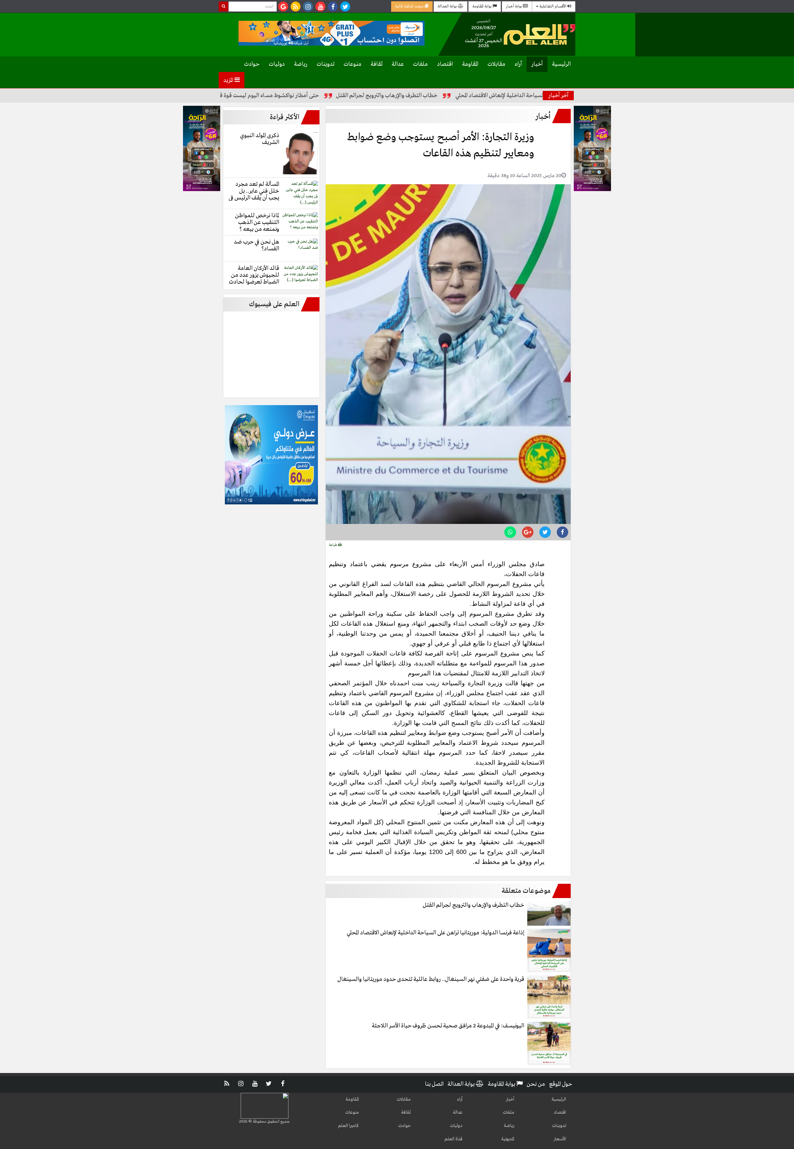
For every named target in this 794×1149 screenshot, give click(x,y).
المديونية (507, 1139)
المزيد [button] (228, 80)
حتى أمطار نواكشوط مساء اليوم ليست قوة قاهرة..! (307, 95)
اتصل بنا (434, 1084)
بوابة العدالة (448, 6)
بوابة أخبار (514, 6)
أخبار (537, 64)
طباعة (333, 545)
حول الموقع (560, 1084)
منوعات (352, 64)
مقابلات (496, 64)
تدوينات (325, 64)
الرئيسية (561, 64)
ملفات (420, 64)
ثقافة (376, 64)
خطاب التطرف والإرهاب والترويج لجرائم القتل (432, 95)
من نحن (536, 1084)
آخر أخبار (558, 95)
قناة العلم (453, 1139)
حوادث (252, 64)
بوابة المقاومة (482, 6)
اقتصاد (445, 64)
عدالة (398, 64)
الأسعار (560, 1139)
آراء (518, 64)
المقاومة (470, 64)
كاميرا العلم (348, 1126)
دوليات (277, 64)
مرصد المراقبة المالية (410, 6)
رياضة (300, 64)
